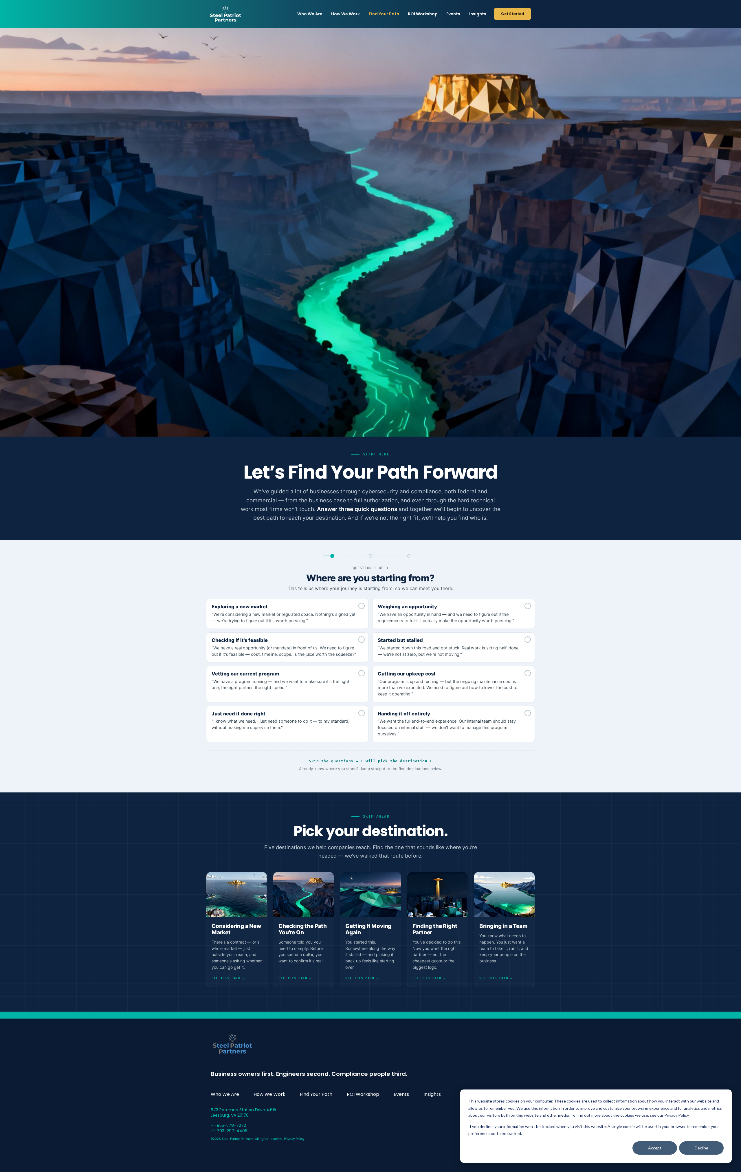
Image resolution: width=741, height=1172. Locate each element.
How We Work (345, 14)
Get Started (512, 13)
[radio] (287, 614)
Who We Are (309, 14)
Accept (654, 1147)
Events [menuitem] (401, 1094)
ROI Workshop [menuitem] (363, 1094)
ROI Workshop (423, 14)
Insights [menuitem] (432, 1094)
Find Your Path (384, 14)
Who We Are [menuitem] (225, 1094)
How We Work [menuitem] (269, 1094)
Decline (701, 1147)
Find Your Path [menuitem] (316, 1094)
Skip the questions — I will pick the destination (370, 761)
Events (453, 14)
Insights (477, 14)
